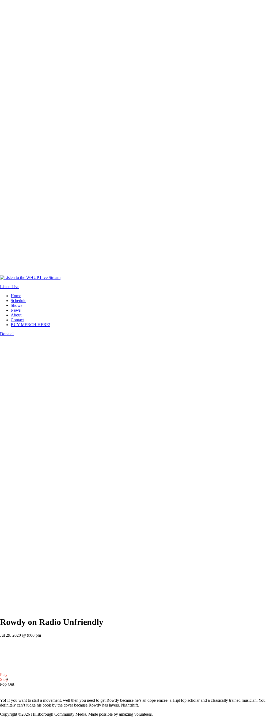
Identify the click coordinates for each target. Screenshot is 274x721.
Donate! (7, 333)
